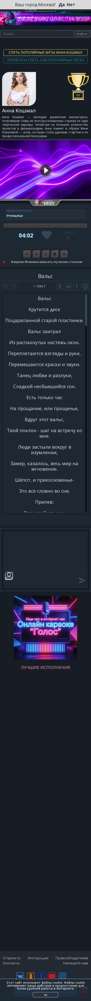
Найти (81, 34)
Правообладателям (71, 958)
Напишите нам (75, 963)
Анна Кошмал (19, 110)
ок (45, 995)
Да (62, 5)
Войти (75, 5)
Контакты (11, 963)
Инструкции (38, 958)
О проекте (11, 958)
